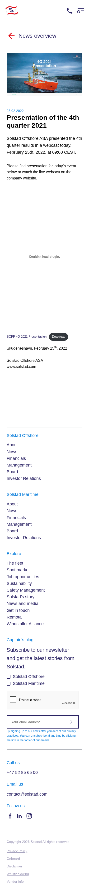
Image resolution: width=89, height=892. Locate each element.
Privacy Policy (17, 851)
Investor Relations (24, 478)
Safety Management (26, 590)
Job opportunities (23, 576)
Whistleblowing (18, 874)
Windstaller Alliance (25, 623)
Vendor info (15, 881)
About (12, 444)
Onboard (13, 859)
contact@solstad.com (27, 794)
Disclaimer (14, 866)
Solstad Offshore (29, 676)
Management (19, 465)
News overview (37, 35)
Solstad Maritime (29, 683)
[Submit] (71, 722)
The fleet (15, 563)
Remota (14, 617)
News (12, 451)
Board (12, 471)
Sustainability (19, 583)
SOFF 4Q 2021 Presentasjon (27, 336)
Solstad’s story (20, 596)
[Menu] (80, 11)
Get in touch (18, 610)
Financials (16, 458)
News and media (22, 603)
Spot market (18, 569)
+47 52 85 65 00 (73, 20)
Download (58, 336)
